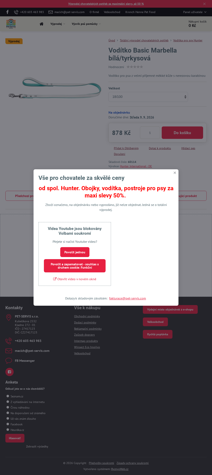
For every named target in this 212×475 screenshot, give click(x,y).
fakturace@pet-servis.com (127, 298)
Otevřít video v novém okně (76, 279)
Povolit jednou (74, 252)
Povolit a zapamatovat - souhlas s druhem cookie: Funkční (75, 265)
